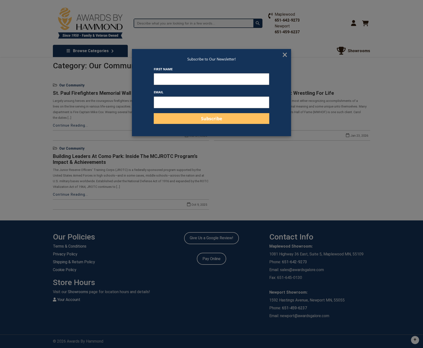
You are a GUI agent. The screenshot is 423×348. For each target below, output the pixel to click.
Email (158, 92)
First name (163, 69)
